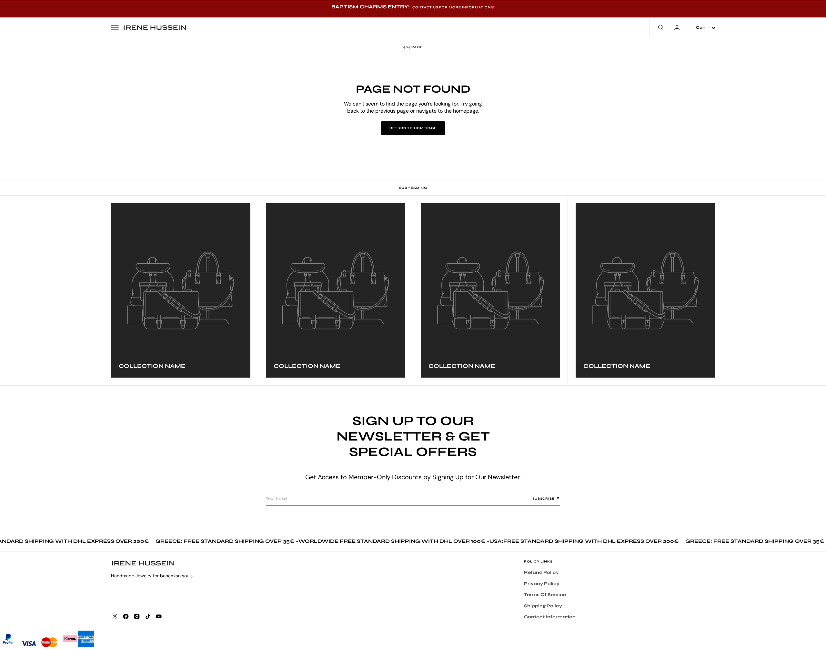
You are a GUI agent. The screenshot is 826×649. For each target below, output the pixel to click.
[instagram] (137, 616)
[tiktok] (148, 616)
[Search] (660, 27)
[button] (115, 27)
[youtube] (159, 616)
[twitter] (115, 616)
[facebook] (126, 616)
